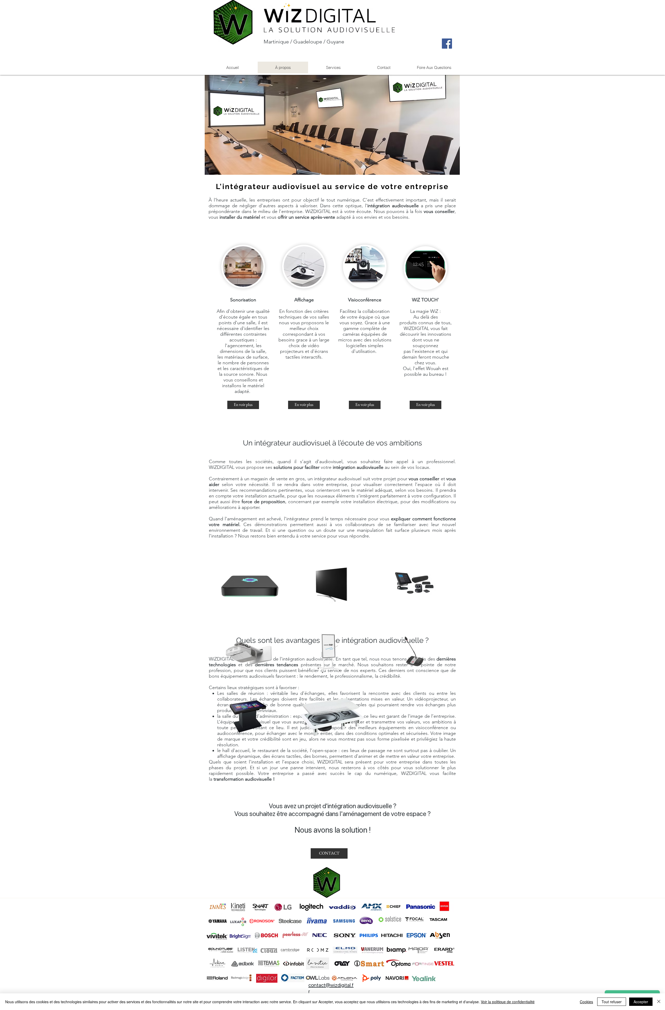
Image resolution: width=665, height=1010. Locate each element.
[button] (333, 67)
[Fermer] (659, 1002)
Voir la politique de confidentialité (508, 1001)
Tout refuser (612, 1001)
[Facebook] (447, 43)
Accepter (641, 1001)
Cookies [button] (586, 1001)
